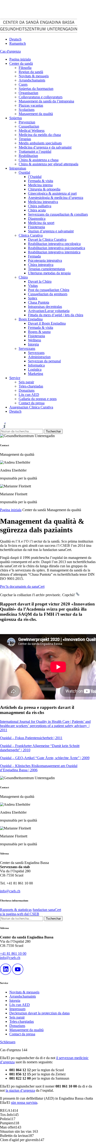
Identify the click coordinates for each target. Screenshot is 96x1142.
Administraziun (39, 357)
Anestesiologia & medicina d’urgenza (55, 198)
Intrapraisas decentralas (45, 307)
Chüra (23, 277)
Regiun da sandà (31, 72)
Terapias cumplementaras (46, 269)
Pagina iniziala (20, 59)
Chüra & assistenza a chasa (38, 160)
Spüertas (15, 118)
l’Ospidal (34, 177)
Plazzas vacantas (31, 105)
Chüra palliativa (39, 206)
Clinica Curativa (31, 235)
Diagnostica (36, 219)
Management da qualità (36, 114)
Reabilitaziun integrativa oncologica (54, 244)
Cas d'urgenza (10, 51)
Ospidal (24, 172)
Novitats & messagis (34, 76)
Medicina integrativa (43, 202)
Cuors (23, 84)
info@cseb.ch (10, 891)
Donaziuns (26, 390)
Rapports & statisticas (16, 910)
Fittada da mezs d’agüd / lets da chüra (55, 315)
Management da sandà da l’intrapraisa (46, 101)
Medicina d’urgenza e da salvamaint (45, 147)
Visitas (33, 286)
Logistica (34, 369)
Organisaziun (28, 93)
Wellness (34, 340)
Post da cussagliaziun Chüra (48, 290)
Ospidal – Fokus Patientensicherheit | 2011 (31, 738)
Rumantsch (17, 43)
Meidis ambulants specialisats (40, 143)
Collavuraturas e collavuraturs (40, 97)
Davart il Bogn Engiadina (47, 323)
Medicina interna (40, 185)
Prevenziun (27, 122)
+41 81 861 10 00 (13, 953)
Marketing (35, 374)
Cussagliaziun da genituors (47, 294)
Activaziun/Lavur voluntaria (48, 311)
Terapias (25, 139)
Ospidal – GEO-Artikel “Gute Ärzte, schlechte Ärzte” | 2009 (44, 758)
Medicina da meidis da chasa (40, 135)
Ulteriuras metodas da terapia (49, 273)
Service (14, 378)
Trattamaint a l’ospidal (35, 151)
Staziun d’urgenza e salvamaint (51, 231)
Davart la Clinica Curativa (47, 239)
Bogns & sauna (39, 332)
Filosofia (25, 68)
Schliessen (7, 1042)
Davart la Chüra (39, 281)
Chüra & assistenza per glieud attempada (48, 164)
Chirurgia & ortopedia (44, 189)
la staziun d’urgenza (20, 1090)
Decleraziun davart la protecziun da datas (39, 1013)
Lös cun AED (29, 395)
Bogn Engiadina (31, 319)
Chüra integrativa (40, 265)
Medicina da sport (41, 223)
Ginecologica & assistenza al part (52, 193)
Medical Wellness (32, 131)
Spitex (32, 298)
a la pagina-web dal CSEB (19, 914)
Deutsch (15, 39)
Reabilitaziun (28, 156)
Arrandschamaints (32, 80)
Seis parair (26, 382)
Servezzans (27, 348)
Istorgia (33, 344)
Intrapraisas (17, 168)
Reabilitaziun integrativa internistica (54, 252)
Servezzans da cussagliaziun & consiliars (58, 214)
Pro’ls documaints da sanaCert (22, 586)
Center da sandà (21, 63)
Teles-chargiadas (31, 386)
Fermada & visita (40, 181)
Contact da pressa (32, 403)
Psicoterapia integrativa (45, 260)
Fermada (34, 256)
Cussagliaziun (29, 126)
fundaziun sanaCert (47, 910)
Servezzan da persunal (44, 361)
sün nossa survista (24, 1103)
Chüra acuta (37, 210)
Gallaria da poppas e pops (38, 399)
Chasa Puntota (38, 302)
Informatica (36, 365)
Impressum (17, 1009)
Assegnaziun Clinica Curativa (31, 407)
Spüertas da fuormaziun (36, 89)
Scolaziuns (26, 110)
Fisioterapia (36, 227)
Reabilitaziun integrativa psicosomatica (56, 248)
